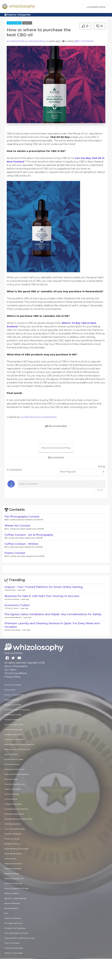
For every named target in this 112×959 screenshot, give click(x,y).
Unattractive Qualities (13, 948)
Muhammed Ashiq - (13, 630)
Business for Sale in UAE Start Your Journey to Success (42, 596)
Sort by (101, 466)
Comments (86, 41)
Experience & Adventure (14, 769)
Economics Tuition (17, 605)
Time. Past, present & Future (16, 933)
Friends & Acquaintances (14, 784)
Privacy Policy (12, 676)
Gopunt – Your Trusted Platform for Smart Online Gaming (44, 587)
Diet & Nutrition (11, 754)
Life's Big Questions (12, 824)
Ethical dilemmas (11, 764)
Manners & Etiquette (12, 834)
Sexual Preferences (12, 903)
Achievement (10, 690)
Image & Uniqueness (12, 804)
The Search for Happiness (14, 928)
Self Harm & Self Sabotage (15, 898)
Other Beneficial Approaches (16, 849)
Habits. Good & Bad (12, 789)
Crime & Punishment (13, 729)
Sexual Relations (11, 908)
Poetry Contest (15, 553)
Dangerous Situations (13, 734)
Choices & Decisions (12, 719)
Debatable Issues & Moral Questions (19, 744)
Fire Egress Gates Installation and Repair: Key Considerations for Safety (53, 614)
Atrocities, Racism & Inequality (17, 710)
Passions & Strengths (13, 863)
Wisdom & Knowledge (13, 953)
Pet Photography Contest (22, 516)
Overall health (14, 23)
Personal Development (14, 878)
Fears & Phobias (11, 779)
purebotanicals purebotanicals (25, 41)
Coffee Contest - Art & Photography (29, 534)
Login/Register (95, 7)
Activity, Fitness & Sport (14, 695)
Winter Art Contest (17, 525)
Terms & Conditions (15, 673)
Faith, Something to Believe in (17, 774)
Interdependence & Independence (18, 819)
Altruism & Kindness (12, 705)
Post (100, 490)
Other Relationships (12, 854)
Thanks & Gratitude (12, 918)
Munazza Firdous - (13, 599)
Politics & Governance (13, 883)
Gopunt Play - (11, 590)
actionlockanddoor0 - (14, 617)
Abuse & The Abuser (12, 685)
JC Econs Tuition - (12, 608)
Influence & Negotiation (14, 814)
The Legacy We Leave (13, 923)
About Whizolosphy (16, 666)
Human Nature (10, 799)
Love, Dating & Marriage (14, 829)
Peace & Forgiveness (12, 868)
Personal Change (11, 873)
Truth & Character (12, 943)
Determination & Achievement (17, 749)
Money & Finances (11, 839)
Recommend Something (56, 447)
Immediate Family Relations (16, 809)
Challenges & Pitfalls (12, 714)
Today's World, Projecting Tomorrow (19, 938)
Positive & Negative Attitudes (16, 888)
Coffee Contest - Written (21, 544)
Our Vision (10, 669)
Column (27, 23)
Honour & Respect (11, 794)
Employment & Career (13, 759)
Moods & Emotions (12, 844)
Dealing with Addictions (14, 739)
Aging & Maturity (11, 700)
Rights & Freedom (11, 893)
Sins (6, 913)
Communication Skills (13, 724)
